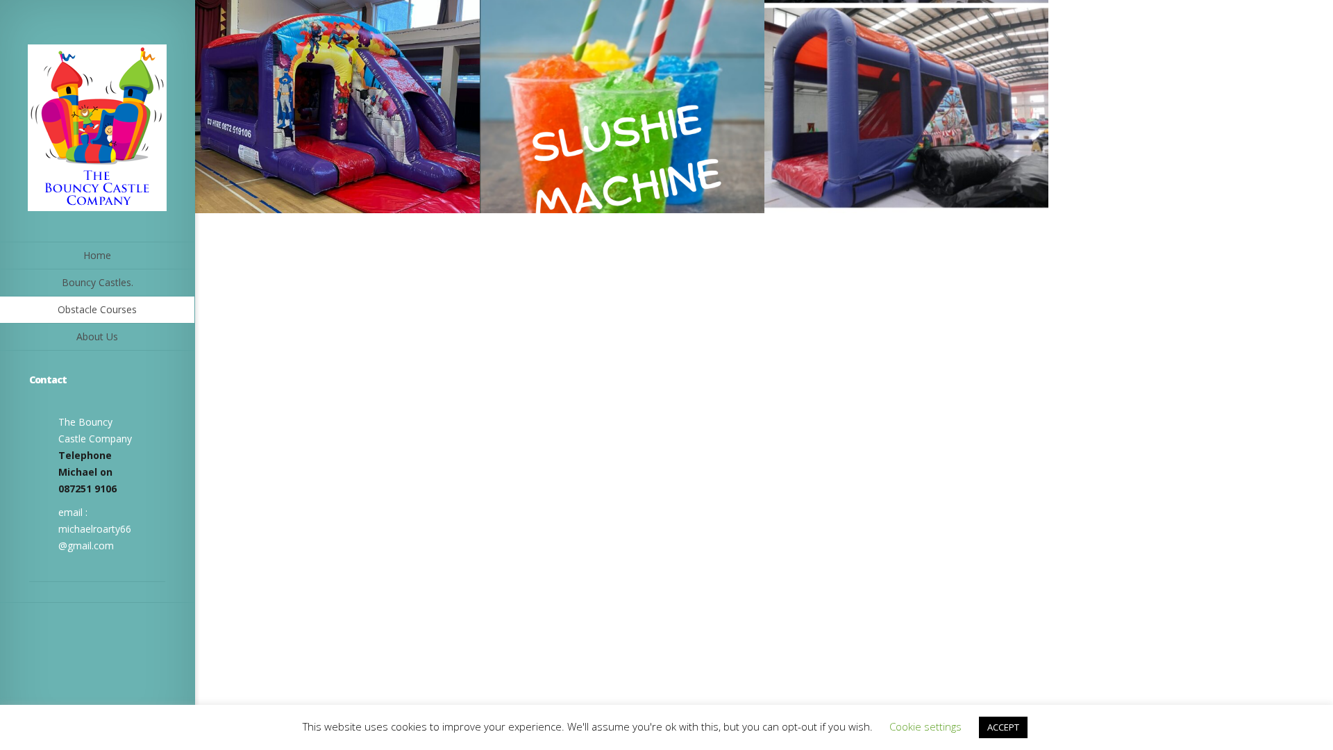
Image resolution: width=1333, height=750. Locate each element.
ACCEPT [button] (1003, 727)
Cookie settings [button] (925, 726)
